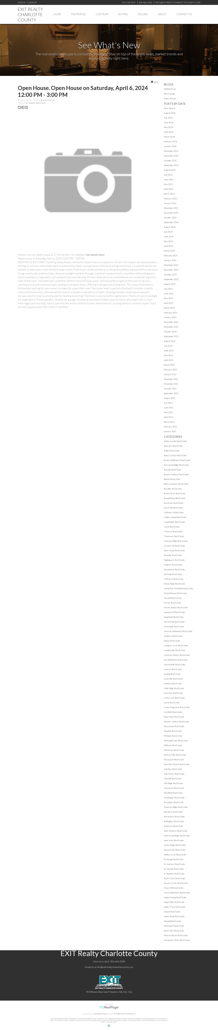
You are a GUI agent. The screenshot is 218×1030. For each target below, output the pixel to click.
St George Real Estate (173, 859)
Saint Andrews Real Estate (175, 831)
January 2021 (170, 431)
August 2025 (169, 170)
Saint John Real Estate (174, 840)
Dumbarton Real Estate (174, 569)
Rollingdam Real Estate (174, 821)
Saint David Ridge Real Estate (177, 835)
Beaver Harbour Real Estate (176, 474)
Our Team (102, 14)
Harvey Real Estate (172, 602)
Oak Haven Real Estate (174, 773)
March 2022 (169, 365)
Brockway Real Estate (173, 503)
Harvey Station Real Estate (176, 607)
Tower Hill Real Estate (173, 888)
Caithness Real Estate (174, 512)
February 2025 (170, 198)
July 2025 (168, 174)
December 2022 (171, 322)
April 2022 (168, 360)
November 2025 (171, 155)
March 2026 (169, 136)
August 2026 (169, 113)
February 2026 (170, 141)
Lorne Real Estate (172, 702)
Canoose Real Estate (173, 531)
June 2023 (168, 293)
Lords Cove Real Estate (174, 697)
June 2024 (168, 236)
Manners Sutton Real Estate (176, 721)
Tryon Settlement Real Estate (177, 892)
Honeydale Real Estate (174, 626)
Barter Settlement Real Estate (177, 460)
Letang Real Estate (172, 674)
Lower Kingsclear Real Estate (177, 707)
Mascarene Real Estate (174, 726)
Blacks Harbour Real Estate (176, 484)
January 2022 (170, 374)
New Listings (169, 93)
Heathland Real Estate (174, 617)
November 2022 (171, 327)
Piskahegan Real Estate (174, 797)
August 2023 (169, 284)
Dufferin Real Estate (173, 564)
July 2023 (168, 288)
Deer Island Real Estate (174, 550)
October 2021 (170, 388)
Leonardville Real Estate (174, 664)
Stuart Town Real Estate (174, 878)
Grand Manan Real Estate (175, 593)
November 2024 (171, 212)
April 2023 (168, 303)
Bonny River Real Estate (175, 493)
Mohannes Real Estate (174, 750)
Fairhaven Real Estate (173, 579)
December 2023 (171, 265)
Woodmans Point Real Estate (177, 940)
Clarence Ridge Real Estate (176, 541)
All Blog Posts (170, 89)
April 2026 (168, 132)
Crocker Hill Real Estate (174, 545)
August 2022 (169, 341)
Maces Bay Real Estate (174, 716)
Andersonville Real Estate (175, 441)
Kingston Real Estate (173, 636)
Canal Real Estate (172, 526)
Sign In (21, 2)
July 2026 (168, 117)
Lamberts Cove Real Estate (176, 645)
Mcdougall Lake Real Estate (176, 740)
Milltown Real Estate (173, 745)
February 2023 (170, 312)
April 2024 (168, 246)
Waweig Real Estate (172, 921)
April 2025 (168, 189)
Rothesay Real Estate (173, 826)
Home (57, 14)
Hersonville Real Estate (174, 621)
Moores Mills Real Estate (175, 754)
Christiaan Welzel (100, 1014)
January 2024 (170, 260)
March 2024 (169, 250)
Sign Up (32, 2)
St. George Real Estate (174, 869)
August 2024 (169, 227)
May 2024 (168, 241)
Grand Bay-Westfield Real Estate (178, 588)
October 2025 (170, 160)
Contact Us (184, 14)
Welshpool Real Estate (174, 926)
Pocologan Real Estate (174, 802)
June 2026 (168, 122)
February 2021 (170, 426)
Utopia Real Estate (172, 911)
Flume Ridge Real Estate (174, 583)
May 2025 (168, 184)
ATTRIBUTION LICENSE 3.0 (124, 1014)
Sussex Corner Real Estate (176, 883)
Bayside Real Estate (172, 469)
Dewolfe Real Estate (173, 555)
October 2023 (170, 274)
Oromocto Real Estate (174, 788)
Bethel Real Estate (172, 479)
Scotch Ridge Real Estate (175, 845)
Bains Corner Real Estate (175, 455)
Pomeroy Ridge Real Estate (176, 807)
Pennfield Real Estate (173, 793)
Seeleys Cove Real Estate (175, 854)
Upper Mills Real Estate (174, 902)
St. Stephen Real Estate (36, 103)
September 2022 (171, 336)
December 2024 (171, 208)
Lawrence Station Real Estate (177, 655)
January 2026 (170, 146)
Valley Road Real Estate (174, 916)
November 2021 (171, 384)
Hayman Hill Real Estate (174, 612)
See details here (95, 254)
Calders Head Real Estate (175, 517)
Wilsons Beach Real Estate (176, 935)
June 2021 (168, 407)
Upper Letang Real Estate (175, 897)
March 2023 (169, 308)
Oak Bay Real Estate (173, 769)
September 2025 (171, 165)
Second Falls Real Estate (174, 850)
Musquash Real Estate (174, 759)
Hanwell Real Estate (173, 598)
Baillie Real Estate (172, 450)
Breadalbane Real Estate (175, 498)
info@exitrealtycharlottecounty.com (115, 967)
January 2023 (170, 317)
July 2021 (168, 403)
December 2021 (171, 379)
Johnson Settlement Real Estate (178, 631)
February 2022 (170, 369)
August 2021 (169, 398)
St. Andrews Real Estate (174, 864)
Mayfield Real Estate (173, 731)
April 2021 (168, 417)
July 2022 (168, 346)
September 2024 (171, 222)
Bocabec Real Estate (173, 488)
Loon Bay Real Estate (173, 693)
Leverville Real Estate (173, 678)
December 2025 (171, 151)
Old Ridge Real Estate (173, 783)
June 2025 (168, 179)
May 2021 (168, 412)
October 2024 (170, 217)
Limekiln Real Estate (173, 683)
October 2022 (170, 331)
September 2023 (171, 279)
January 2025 (170, 203)
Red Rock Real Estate (173, 812)
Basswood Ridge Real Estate (176, 465)
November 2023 (171, 269)
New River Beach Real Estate (177, 764)
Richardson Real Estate (174, 816)
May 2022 (168, 355)
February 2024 (170, 255)
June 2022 (168, 350)
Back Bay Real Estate (173, 446)
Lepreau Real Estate (173, 669)
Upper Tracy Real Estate (174, 907)
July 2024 (168, 231)
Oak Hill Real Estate (173, 778)
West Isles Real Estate (174, 930)
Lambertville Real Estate (174, 650)
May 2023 (168, 298)
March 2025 (169, 193)
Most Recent (169, 108)
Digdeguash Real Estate (174, 560)
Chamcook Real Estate (174, 536)
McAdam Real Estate (173, 735)
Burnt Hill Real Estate (173, 507)
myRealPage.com (109, 1007)
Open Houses (170, 98)
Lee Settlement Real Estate (176, 659)
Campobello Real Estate (174, 522)
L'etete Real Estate (172, 640)
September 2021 (171, 393)
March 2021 (169, 422)
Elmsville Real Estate (173, 574)
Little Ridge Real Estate (174, 688)
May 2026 (168, 127)
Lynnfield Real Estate (173, 712)
